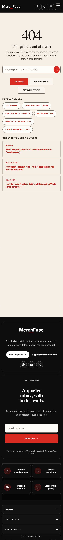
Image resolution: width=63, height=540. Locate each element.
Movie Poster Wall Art (18, 121)
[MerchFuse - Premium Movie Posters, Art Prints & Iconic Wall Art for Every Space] (11, 7)
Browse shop (41, 81)
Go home (19, 81)
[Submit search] (57, 69)
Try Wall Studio (31, 90)
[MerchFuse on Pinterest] (23, 364)
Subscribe (30, 438)
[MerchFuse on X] (39, 364)
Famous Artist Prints (17, 113)
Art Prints (11, 105)
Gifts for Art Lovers (36, 105)
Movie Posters (45, 113)
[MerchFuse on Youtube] (31, 364)
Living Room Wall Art (17, 129)
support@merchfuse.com (44, 354)
